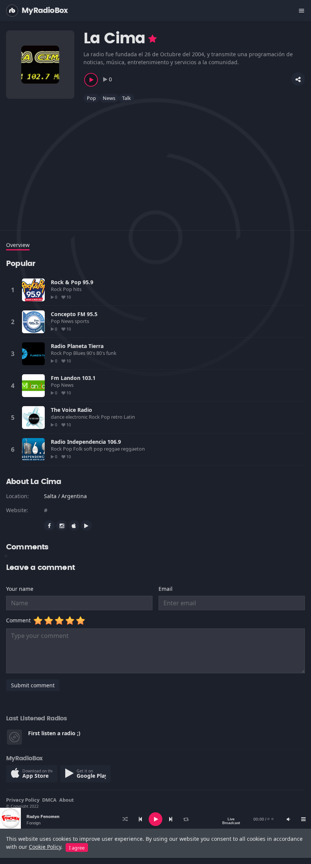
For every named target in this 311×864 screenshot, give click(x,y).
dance (58, 416)
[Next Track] (170, 819)
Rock (57, 289)
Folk (78, 448)
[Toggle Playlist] (303, 819)
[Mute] (288, 819)
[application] (155, 819)
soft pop (94, 448)
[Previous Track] (140, 819)
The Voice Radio (71, 409)
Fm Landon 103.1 (73, 377)
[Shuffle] (125, 819)
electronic (77, 416)
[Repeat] (185, 819)
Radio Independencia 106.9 (86, 441)
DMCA (49, 799)
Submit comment (33, 685)
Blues (79, 353)
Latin (130, 416)
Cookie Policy (45, 846)
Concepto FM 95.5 (74, 314)
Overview (18, 244)
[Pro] (152, 38)
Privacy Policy (22, 799)
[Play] (155, 819)
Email (166, 588)
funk (112, 353)
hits (78, 289)
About (66, 799)
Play (33, 289)
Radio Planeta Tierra (77, 346)
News (109, 98)
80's (101, 353)
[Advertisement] (155, 162)
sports (82, 321)
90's (91, 353)
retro (117, 416)
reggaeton (133, 448)
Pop (91, 98)
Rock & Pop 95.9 (72, 282)
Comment (20, 620)
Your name (19, 588)
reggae (112, 448)
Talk (126, 98)
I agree (77, 847)
